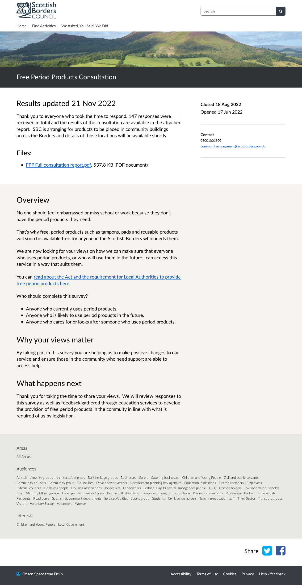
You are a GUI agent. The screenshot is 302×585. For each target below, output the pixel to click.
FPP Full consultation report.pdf (58, 165)
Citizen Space (33, 574)
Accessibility (181, 574)
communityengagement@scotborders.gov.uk (233, 146)
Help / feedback (272, 574)
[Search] (280, 11)
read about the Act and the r (63, 276)
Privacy (248, 574)
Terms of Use (207, 574)
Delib (58, 574)
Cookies (229, 574)
